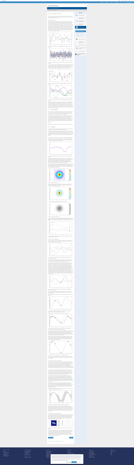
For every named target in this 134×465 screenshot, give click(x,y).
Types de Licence (5, 453)
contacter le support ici (60, 441)
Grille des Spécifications (6, 452)
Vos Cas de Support (91, 452)
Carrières (111, 452)
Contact (122, 0)
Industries (107, 2)
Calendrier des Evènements (71, 453)
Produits (101, 2)
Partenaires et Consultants (92, 454)
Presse (111, 453)
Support (119, 0)
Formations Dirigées (48, 452)
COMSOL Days (69, 452)
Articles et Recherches (27, 454)
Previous (51, 437)
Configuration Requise (6, 454)
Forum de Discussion (48, 453)
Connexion (129, 0)
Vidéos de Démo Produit (28, 452)
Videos (112, 2)
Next (71, 437)
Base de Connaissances (92, 453)
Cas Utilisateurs (27, 453)
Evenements (117, 2)
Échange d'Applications (49, 454)
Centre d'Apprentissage (128, 2)
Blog (121, 2)
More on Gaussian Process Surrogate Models (53, 363)
